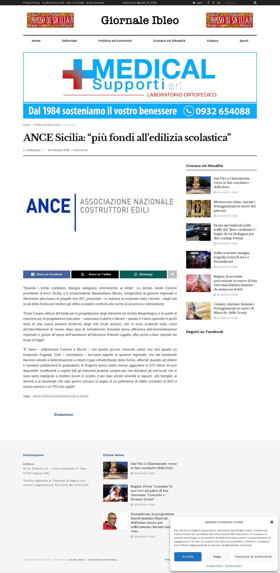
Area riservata (95, 2)
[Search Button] (254, 2)
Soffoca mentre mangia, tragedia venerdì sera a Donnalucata (232, 257)
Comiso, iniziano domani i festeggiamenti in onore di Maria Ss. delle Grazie (234, 308)
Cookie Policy (215, 565)
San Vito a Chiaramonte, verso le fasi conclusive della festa (232, 183)
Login (198, 2)
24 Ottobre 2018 (58, 150)
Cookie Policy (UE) (53, 2)
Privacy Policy (233, 565)
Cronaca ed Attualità (169, 41)
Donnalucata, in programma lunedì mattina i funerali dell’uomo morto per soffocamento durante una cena (152, 522)
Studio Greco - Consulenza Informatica (93, 559)
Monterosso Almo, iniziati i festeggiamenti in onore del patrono (235, 206)
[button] (272, 522)
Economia (69, 124)
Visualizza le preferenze (253, 556)
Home (36, 41)
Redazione (34, 150)
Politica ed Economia (115, 41)
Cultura (212, 41)
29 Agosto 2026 (227, 192)
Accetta (187, 556)
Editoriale (69, 41)
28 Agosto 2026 (227, 294)
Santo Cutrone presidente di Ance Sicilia (60, 396)
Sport (244, 41)
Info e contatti (75, 2)
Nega (217, 556)
